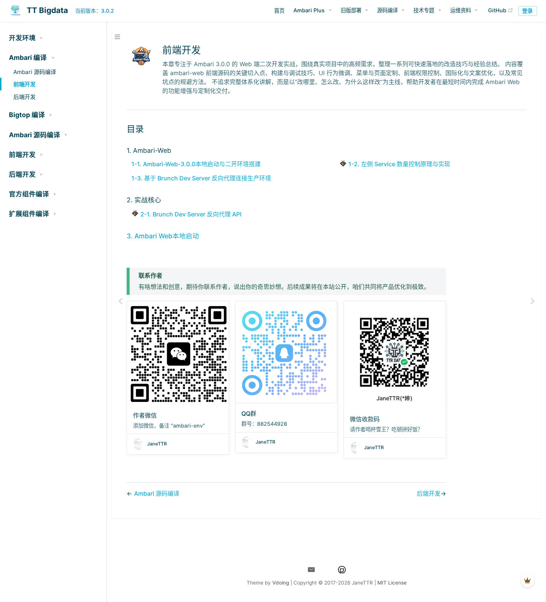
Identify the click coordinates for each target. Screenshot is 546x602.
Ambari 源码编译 (156, 493)
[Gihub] (342, 570)
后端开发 (429, 493)
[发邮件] (311, 570)
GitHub (500, 10)
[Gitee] (326, 570)
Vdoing (280, 583)
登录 (527, 10)
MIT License (392, 583)
